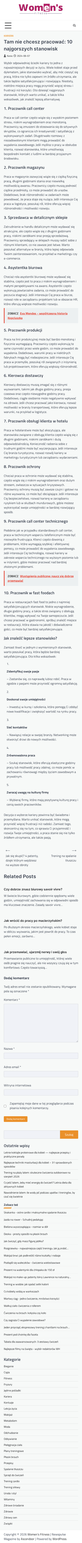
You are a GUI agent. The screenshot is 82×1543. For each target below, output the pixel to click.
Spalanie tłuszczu (13, 1469)
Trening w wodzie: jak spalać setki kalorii (26, 1284)
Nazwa (9, 1048)
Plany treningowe (14, 1451)
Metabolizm (10, 1421)
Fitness (8, 1378)
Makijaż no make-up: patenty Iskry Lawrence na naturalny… (37, 1277)
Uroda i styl (10, 1493)
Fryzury (8, 1384)
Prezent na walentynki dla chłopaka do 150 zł (29, 1270)
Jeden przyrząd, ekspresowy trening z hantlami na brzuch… (37, 1327)
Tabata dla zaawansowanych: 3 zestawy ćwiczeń (31, 1342)
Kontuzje (9, 1402)
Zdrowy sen (10, 1517)
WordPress (59, 1539)
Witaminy (9, 1499)
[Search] (74, 25)
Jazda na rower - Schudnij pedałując (23, 1220)
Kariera (9, 35)
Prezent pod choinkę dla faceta (21, 1334)
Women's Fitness (38, 1534)
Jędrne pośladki (12, 1390)
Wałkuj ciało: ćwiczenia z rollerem (22, 1306)
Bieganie (9, 1366)
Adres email (12, 1067)
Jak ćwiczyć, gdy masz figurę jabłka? (24, 1241)
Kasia (10, 56)
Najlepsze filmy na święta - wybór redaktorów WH (32, 1349)
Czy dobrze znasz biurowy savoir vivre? (33, 889)
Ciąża (7, 1372)
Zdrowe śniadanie (14, 1505)
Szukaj (69, 1134)
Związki (8, 1523)
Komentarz (12, 999)
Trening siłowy (12, 1487)
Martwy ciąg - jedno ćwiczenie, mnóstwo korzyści (31, 1299)
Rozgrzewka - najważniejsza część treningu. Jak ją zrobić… (36, 1248)
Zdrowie (8, 1511)
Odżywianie (10, 1439)
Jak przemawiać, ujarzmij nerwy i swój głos (35, 952)
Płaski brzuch (11, 1457)
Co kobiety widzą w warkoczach (21, 1291)
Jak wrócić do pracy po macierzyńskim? (33, 921)
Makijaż (8, 1415)
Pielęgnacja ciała (13, 1445)
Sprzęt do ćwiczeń (14, 1475)
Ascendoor (27, 1539)
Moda (7, 1427)
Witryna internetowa (17, 1085)
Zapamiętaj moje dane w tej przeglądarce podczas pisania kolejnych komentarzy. (42, 1105)
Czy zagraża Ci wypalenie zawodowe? (24, 1320)
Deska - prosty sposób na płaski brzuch (26, 1234)
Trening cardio (11, 1481)
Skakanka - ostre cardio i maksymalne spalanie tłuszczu (35, 1212)
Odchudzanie (11, 1433)
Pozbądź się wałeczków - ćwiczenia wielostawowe (32, 1263)
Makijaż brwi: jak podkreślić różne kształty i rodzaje (32, 1255)
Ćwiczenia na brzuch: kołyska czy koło (25, 1313)
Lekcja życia (10, 1409)
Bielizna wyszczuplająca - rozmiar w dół (26, 1227)
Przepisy (8, 1463)
